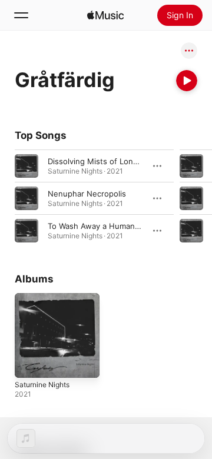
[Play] (186, 80)
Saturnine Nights (42, 384)
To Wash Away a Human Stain (101, 226)
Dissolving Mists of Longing (98, 161)
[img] (105, 15)
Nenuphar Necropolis (87, 193)
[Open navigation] (21, 15)
